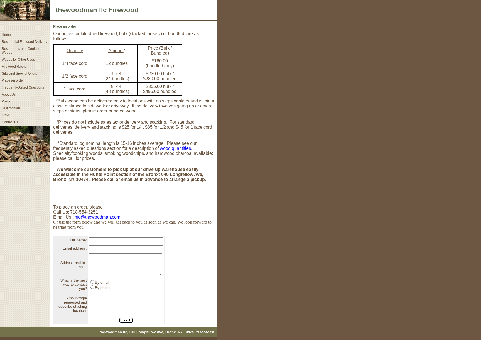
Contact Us (10, 122)
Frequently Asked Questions (23, 87)
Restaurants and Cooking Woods (21, 51)
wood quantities (175, 148)
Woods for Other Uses (18, 60)
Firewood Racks (14, 67)
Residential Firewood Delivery (24, 42)
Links (6, 115)
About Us (9, 94)
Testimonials (11, 108)
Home (6, 35)
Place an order (13, 80)
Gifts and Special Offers (19, 73)
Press (6, 101)
